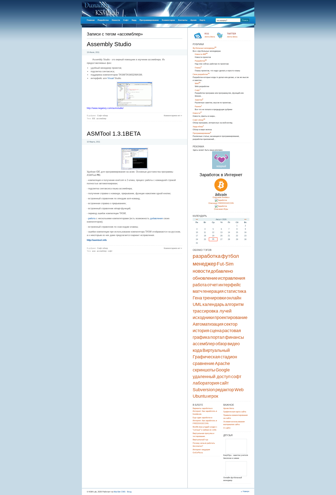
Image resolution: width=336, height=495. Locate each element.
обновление (205, 278)
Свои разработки (201, 74)
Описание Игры (221, 209)
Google (223, 369)
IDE (93, 118)
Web (197, 83)
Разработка (201, 61)
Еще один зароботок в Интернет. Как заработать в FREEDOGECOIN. (205, 421)
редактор (224, 389)
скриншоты (204, 369)
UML (197, 304)
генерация (213, 291)
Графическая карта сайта (234, 412)
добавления (156, 218)
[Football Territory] (236, 475)
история (201, 330)
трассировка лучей (212, 311)
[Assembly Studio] (134, 106)
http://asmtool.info (97, 240)
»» (245, 219)
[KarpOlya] (236, 453)
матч (197, 291)
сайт (224, 383)
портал (217, 337)
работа (91, 218)
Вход (129, 492)
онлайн (233, 297)
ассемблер (101, 118)
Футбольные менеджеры (204, 48)
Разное (198, 106)
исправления (231, 278)
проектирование (230, 317)
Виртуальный (216, 350)
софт (110, 251)
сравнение (203, 363)
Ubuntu (200, 396)
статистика (235, 291)
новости (201, 271)
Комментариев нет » (173, 115)
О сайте (226, 428)
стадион (228, 356)
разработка (207, 256)
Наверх (246, 491)
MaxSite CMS (119, 492)
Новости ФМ (201, 54)
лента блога (210, 35)
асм (94, 251)
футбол (230, 256)
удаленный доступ (212, 376)
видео (233, 343)
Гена (197, 297)
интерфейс (229, 284)
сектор (230, 324)
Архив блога (228, 408)
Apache (222, 363)
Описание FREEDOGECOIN (221, 203)
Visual (110, 78)
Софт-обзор (102, 115)
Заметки (199, 100)
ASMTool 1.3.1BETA (114, 133)
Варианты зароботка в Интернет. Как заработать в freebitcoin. (205, 411)
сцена (216, 330)
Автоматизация (208, 324)
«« (197, 219)
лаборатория (206, 383)
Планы (198, 68)
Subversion (204, 389)
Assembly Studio (109, 44)
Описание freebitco (221, 197)
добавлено (222, 271)
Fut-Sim (225, 264)
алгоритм (234, 304)
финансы (234, 337)
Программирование (202, 133)
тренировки (214, 297)
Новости (197, 113)
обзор (221, 343)
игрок (212, 396)
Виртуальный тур (200, 440)
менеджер (204, 264)
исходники (203, 317)
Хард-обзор (198, 126)
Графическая (206, 356)
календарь (213, 304)
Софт (198, 90)
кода (197, 350)
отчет (212, 284)
